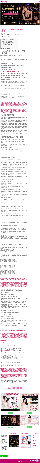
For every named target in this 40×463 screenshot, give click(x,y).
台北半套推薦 (17, 34)
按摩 (17, 381)
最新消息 (34, 443)
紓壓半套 (12, 382)
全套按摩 (8, 380)
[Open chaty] (37, 460)
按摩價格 (20, 381)
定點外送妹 (11, 381)
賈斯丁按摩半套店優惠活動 (6, 48)
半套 (4, 34)
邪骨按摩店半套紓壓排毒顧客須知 (7, 47)
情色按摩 (14, 381)
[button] (39, 1)
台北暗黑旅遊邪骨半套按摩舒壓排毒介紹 (8, 42)
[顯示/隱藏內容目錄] (15, 40)
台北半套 (2, 381)
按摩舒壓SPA (24, 381)
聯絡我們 (34, 445)
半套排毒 (15, 380)
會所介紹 (34, 440)
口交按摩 (18, 380)
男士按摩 (21, 34)
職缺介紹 (34, 442)
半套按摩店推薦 (12, 34)
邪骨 (15, 382)
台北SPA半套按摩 (24, 380)
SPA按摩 (1, 34)
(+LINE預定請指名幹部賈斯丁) (9, 71)
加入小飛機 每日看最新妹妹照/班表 (6, 343)
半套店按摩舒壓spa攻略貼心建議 (7, 44)
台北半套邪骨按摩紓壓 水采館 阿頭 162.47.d (8, 41)
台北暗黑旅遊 (6, 381)
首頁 (33, 437)
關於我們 (34, 438)
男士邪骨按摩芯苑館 (5, 43)
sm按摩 (1, 380)
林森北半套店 (2, 382)
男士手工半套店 (8, 382)
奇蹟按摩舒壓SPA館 (4, 350)
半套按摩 (7, 34)
